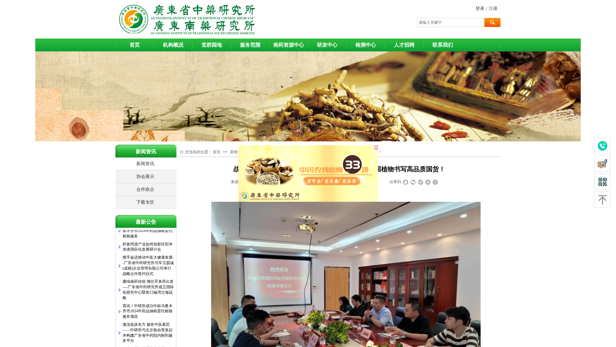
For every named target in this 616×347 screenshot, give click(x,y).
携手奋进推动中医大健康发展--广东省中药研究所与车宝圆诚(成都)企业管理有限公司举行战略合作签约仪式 (148, 255)
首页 (135, 45)
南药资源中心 (288, 45)
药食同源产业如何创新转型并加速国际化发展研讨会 (148, 237)
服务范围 (250, 45)
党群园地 (211, 45)
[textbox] (450, 22)
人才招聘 (404, 45)
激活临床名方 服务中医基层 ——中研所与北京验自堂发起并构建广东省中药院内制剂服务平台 (148, 322)
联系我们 (442, 45)
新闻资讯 (237, 152)
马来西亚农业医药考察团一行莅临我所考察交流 (148, 341)
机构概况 (173, 45)
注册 (493, 8)
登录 (479, 8)
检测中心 (365, 45)
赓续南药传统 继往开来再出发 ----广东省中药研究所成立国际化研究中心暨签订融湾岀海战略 (148, 279)
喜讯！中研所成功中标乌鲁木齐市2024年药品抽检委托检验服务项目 (148, 301)
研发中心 (327, 45)
